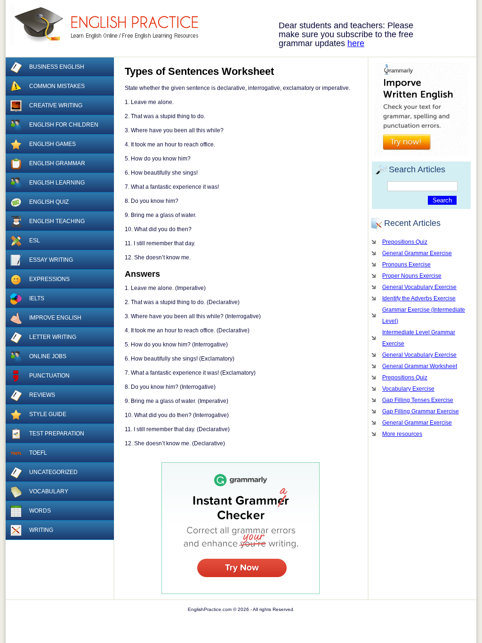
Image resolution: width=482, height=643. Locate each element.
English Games (52, 144)
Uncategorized (53, 472)
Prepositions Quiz (404, 242)
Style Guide (47, 414)
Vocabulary (48, 491)
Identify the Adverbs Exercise (419, 298)
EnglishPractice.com (110, 25)
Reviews (42, 395)
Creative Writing (55, 105)
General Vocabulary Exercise (419, 287)
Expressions (49, 279)
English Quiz (49, 202)
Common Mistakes (57, 86)
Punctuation (49, 375)
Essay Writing (51, 260)
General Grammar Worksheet (419, 366)
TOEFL (38, 453)
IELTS (36, 298)
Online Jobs (47, 356)
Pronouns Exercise (406, 264)
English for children (63, 124)
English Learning (57, 182)
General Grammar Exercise (417, 253)
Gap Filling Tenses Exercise (417, 400)
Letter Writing (52, 337)
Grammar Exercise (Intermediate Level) (423, 315)
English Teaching (57, 221)
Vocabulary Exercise (408, 389)
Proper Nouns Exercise (412, 276)
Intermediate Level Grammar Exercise (418, 338)
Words (40, 510)
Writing (41, 530)
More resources (402, 434)
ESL (34, 240)
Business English (56, 67)
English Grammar (57, 163)
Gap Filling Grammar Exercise (420, 411)
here (355, 43)
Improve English (55, 317)
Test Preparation (56, 433)
